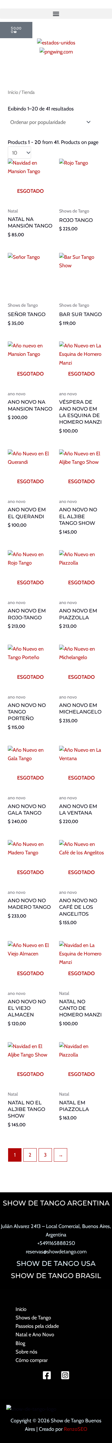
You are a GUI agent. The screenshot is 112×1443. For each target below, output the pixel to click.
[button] (56, 13)
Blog (20, 1343)
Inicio (21, 1309)
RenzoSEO (75, 1429)
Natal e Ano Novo (35, 1334)
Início (13, 92)
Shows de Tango (33, 1317)
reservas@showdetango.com (56, 1251)
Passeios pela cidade (37, 1326)
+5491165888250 (56, 1243)
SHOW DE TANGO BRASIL (56, 1276)
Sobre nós (26, 1351)
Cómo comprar (32, 1360)
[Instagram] (65, 1375)
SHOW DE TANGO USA (56, 1263)
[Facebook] (46, 1375)
